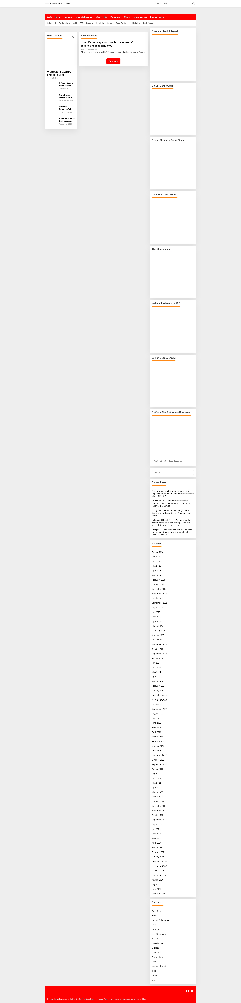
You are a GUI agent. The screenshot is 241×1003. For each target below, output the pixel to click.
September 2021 (159, 819)
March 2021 (157, 847)
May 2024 (156, 672)
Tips (154, 970)
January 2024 (158, 690)
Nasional (156, 938)
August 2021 (157, 824)
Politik (154, 961)
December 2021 (159, 806)
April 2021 (156, 842)
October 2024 (158, 649)
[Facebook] (187, 991)
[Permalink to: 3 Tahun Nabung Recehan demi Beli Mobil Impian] (52, 86)
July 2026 (156, 556)
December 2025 (159, 589)
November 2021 (159, 810)
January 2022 (158, 801)
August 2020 (157, 879)
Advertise (156, 911)
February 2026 (158, 579)
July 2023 (156, 718)
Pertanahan (157, 957)
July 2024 (156, 662)
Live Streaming (159, 934)
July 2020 (156, 884)
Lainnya (155, 929)
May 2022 (156, 783)
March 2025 (157, 626)
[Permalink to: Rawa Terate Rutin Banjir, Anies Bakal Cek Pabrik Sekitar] (52, 122)
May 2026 (156, 566)
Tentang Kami (88, 999)
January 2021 (158, 856)
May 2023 (156, 727)
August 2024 (157, 658)
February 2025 (158, 630)
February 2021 (158, 852)
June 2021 (156, 833)
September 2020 (159, 875)
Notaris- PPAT (158, 943)
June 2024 (156, 667)
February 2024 (158, 686)
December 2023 (159, 695)
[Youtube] (192, 991)
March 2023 (157, 736)
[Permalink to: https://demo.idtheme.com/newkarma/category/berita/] (73, 36)
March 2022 (157, 792)
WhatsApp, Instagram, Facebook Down (59, 73)
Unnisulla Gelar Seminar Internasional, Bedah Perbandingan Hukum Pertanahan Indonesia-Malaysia (171, 503)
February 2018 (158, 893)
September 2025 (159, 603)
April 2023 (156, 732)
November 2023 (159, 699)
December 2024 (159, 639)
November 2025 (159, 593)
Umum (155, 975)
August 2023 (157, 713)
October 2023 (158, 704)
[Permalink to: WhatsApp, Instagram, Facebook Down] (61, 55)
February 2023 (158, 741)
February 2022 (158, 796)
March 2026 (157, 575)
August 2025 (157, 607)
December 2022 (159, 750)
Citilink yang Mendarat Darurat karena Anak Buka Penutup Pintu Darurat (67, 96)
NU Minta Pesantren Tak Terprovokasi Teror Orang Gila (66, 108)
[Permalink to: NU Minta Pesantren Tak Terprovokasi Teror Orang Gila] (52, 110)
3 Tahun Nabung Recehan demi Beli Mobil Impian (66, 84)
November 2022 (159, 755)
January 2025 (158, 635)
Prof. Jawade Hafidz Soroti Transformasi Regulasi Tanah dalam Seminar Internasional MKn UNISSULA (173, 493)
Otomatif (156, 952)
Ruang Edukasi (159, 966)
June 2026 (156, 561)
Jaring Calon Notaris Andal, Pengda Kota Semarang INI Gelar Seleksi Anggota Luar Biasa (171, 513)
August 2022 (157, 769)
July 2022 (156, 773)
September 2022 (159, 764)
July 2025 (156, 612)
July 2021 (156, 829)
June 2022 (156, 778)
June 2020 (156, 889)
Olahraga (156, 947)
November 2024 (159, 644)
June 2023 (156, 722)
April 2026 (156, 570)
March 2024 (157, 681)
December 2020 (159, 861)
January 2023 (158, 746)
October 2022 (158, 759)
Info (82, 49)
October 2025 (158, 598)
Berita (154, 915)
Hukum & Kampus (160, 920)
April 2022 (156, 787)
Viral (154, 980)
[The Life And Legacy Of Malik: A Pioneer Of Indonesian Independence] (144, 52)
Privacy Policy (103, 999)
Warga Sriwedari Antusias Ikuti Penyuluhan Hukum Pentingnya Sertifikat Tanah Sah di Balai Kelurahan (172, 532)
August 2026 (157, 552)
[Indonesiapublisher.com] (49, 990)
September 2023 (159, 709)
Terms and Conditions (130, 999)
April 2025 (156, 621)
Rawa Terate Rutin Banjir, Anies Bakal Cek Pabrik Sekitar (67, 119)
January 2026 (158, 584)
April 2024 (156, 676)
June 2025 (156, 616)
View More (113, 61)
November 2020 (159, 866)
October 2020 (158, 870)
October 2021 (158, 815)
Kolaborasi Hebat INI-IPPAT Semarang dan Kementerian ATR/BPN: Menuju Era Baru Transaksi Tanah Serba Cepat (171, 522)
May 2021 (156, 838)
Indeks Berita (75, 999)
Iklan (144, 999)
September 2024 (159, 653)
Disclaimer (115, 999)
